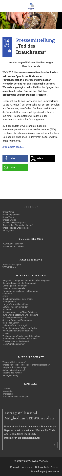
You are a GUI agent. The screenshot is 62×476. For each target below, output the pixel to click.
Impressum (27, 467)
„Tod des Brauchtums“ (31, 49)
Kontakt (14, 467)
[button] (15, 158)
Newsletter (53, 471)
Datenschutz (42, 467)
